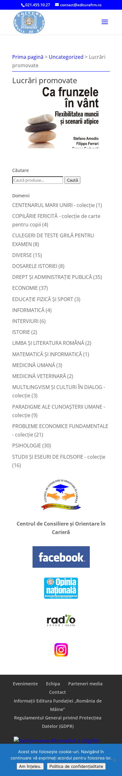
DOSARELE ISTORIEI (34, 266)
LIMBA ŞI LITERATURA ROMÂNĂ (48, 343)
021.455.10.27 (37, 5)
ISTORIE (21, 332)
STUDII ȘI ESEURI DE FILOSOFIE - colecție (58, 456)
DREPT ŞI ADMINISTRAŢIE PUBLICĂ (52, 277)
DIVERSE (22, 255)
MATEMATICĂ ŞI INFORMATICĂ (47, 354)
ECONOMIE (25, 288)
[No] (114, 760)
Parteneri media (85, 684)
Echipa (53, 684)
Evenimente (25, 684)
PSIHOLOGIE (26, 445)
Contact (57, 692)
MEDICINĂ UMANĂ (33, 365)
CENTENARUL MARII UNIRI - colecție (53, 205)
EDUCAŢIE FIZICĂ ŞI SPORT (42, 299)
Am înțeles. (30, 766)
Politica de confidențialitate (76, 766)
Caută (72, 180)
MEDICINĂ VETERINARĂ (39, 376)
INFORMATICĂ (28, 310)
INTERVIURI (25, 321)
